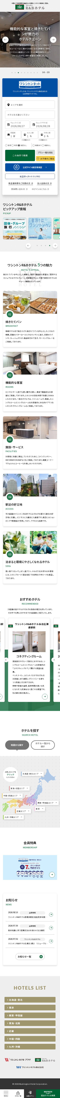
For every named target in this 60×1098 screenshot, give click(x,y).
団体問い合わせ (18, 189)
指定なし (23, 145)
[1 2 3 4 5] (30, 135)
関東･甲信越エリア (45, 803)
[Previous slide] (5, 40)
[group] (35, 660)
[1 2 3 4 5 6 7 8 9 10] (13, 135)
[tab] (15, 72)
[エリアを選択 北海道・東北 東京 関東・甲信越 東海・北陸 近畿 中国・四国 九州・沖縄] (30, 105)
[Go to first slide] (55, 245)
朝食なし (47, 145)
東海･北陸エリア (17, 788)
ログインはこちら (39, 189)
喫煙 (16, 145)
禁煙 (9, 145)
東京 (38, 809)
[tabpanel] (14, 228)
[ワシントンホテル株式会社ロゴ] (30, 82)
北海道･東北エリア (30, 773)
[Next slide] (53, 40)
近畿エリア (21, 811)
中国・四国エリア (10, 795)
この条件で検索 (20, 155)
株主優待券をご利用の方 (19, 183)
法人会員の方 (43, 183)
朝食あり (38, 145)
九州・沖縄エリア (11, 817)
